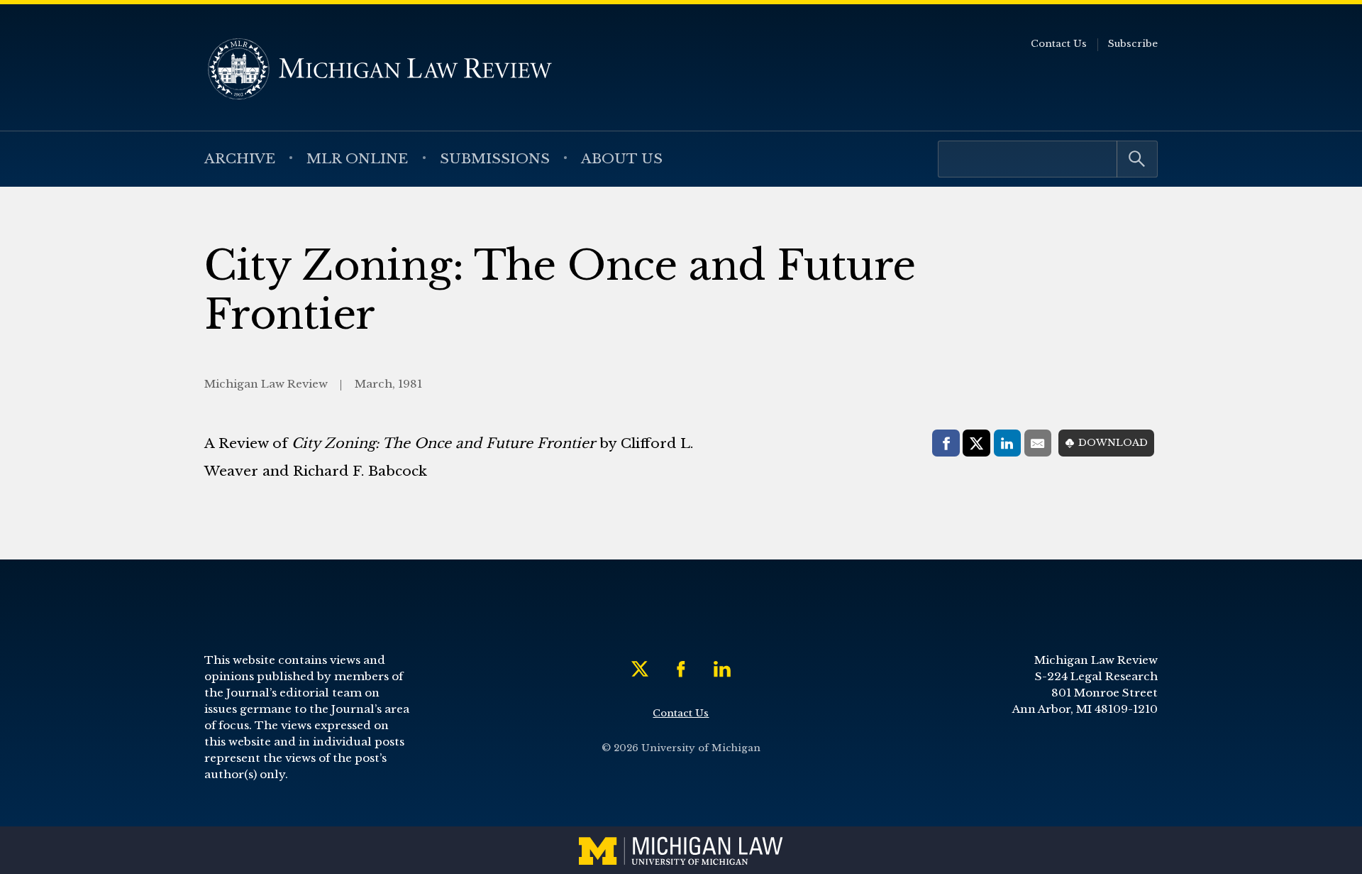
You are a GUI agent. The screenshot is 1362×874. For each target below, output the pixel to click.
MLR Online (357, 158)
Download (1113, 443)
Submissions (495, 158)
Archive (239, 158)
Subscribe (1133, 44)
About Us (622, 158)
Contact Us (1059, 44)
